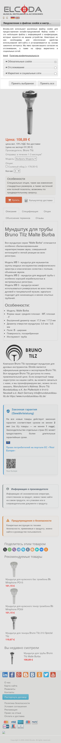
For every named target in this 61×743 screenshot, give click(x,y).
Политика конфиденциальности (24, 56)
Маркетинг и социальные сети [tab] (24, 73)
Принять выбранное (22, 83)
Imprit (5, 56)
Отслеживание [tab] (16, 67)
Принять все (47, 83)
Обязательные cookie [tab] (20, 61)
